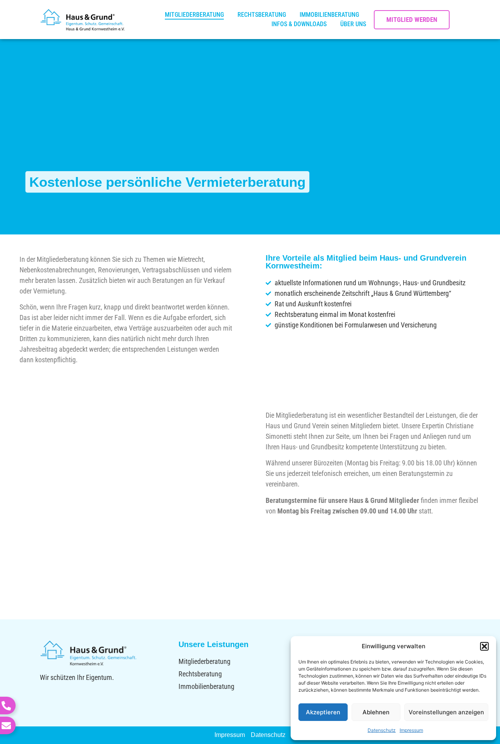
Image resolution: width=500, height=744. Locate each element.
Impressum (411, 730)
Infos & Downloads (299, 24)
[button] (484, 646)
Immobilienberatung (329, 14)
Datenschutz (382, 730)
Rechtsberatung (262, 14)
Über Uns (353, 24)
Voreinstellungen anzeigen (446, 712)
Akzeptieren (323, 712)
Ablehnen (375, 712)
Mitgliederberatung (194, 14)
